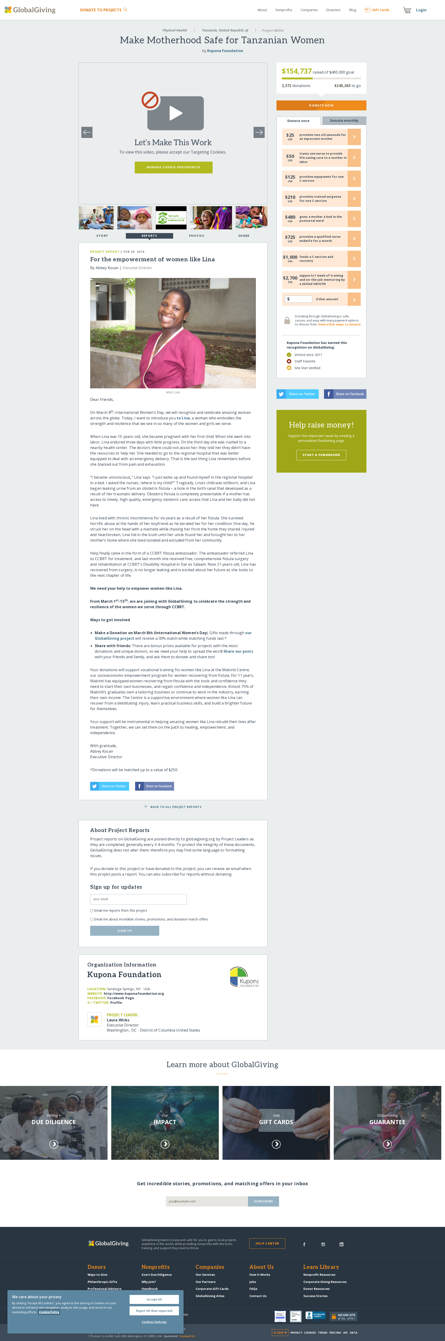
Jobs (252, 1282)
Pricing (335, 1332)
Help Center (267, 1243)
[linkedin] (341, 1244)
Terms (322, 1332)
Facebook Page (120, 998)
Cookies (310, 1332)
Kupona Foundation (225, 50)
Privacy (296, 1332)
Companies (309, 10)
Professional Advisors (104, 1289)
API (345, 1332)
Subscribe (263, 1201)
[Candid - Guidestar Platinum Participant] (297, 1316)
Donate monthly (344, 120)
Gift (380, 10)
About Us (261, 1267)
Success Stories (315, 1296)
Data (353, 1332)
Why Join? (149, 1282)
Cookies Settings (154, 1322)
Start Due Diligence (157, 1274)
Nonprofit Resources (319, 1274)
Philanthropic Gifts (102, 1282)
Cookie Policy (49, 1312)
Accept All (154, 1299)
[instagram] (323, 1244)
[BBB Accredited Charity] (317, 1316)
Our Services (205, 1274)
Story (102, 236)
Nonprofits (283, 10)
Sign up (125, 931)
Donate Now (321, 105)
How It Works (259, 1274)
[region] (95, 1312)
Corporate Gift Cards (212, 1289)
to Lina (183, 418)
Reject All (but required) (154, 1311)
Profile (116, 1002)
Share (243, 236)
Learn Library (321, 1267)
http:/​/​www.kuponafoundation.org (134, 993)
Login (421, 9)
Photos (196, 236)
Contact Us (258, 1296)
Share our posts (238, 651)
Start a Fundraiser (321, 455)
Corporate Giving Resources (324, 1282)
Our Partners (206, 1282)
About (262, 10)
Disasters (333, 10)
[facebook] (304, 1244)
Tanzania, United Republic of (225, 30)
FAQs (253, 1289)
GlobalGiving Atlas (210, 1296)
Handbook (150, 1289)
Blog (352, 10)
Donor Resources (316, 1289)
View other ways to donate (339, 324)
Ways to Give (97, 1274)
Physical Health (175, 30)
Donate (100, 9)
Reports (149, 236)
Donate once (298, 121)
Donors (97, 1267)
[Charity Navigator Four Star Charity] (282, 1316)
